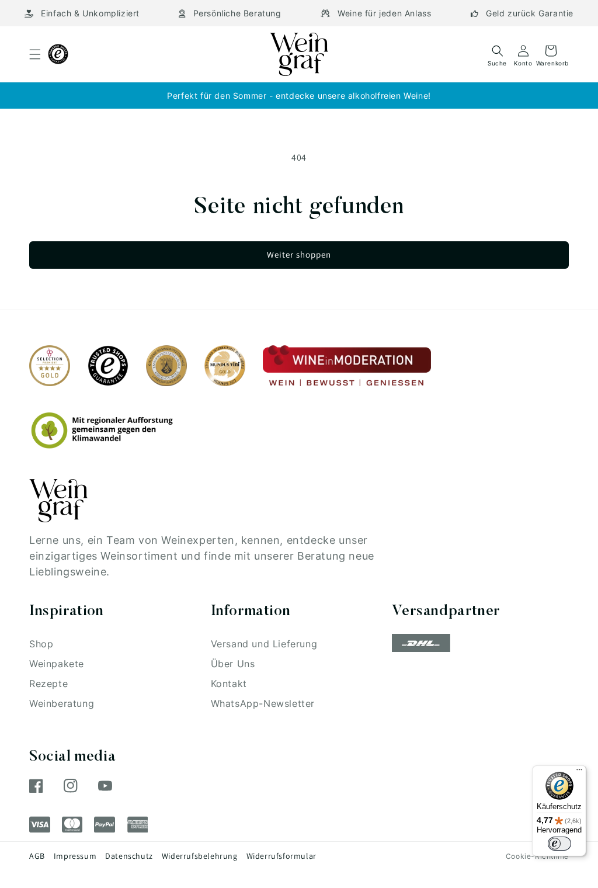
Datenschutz (129, 856)
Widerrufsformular (281, 856)
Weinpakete (56, 664)
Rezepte (48, 683)
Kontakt (229, 683)
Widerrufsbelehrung (200, 856)
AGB (37, 856)
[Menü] (579, 772)
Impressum (75, 856)
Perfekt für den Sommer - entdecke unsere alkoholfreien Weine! (299, 95)
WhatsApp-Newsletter (263, 703)
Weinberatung (61, 703)
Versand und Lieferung (264, 644)
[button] (35, 54)
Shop (41, 644)
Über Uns (233, 664)
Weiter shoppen (299, 254)
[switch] (559, 844)
